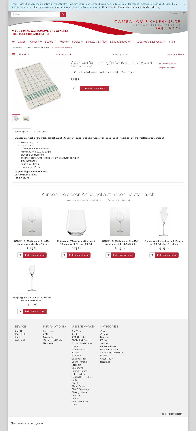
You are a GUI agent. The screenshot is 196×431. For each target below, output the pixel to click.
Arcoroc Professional (82, 343)
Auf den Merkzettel (167, 63)
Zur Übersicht (22, 54)
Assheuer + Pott (79, 349)
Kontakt (18, 331)
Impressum (48, 331)
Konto (18, 337)
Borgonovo (77, 368)
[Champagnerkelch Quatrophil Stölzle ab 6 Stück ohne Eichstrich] (164, 221)
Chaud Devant (78, 386)
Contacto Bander (80, 401)
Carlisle (75, 383)
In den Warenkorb (96, 88)
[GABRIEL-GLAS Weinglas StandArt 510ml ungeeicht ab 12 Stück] (32, 221)
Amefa (75, 334)
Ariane (75, 346)
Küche (63, 41)
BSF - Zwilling (79, 374)
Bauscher (76, 355)
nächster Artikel (175, 54)
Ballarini (75, 352)
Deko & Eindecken (121, 41)
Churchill (76, 395)
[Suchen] (63, 14)
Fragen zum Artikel (167, 68)
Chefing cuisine (79, 392)
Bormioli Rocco (79, 371)
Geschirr (35, 41)
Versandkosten (175, 414)
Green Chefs (106, 359)
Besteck (50, 41)
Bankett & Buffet (95, 41)
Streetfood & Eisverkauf (150, 41)
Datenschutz (49, 337)
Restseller (105, 362)
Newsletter (48, 343)
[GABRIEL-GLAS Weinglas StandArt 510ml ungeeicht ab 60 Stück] (120, 221)
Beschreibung (21, 131)
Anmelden (174, 13)
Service (76, 41)
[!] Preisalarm (40, 131)
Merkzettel (20, 340)
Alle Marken (77, 331)
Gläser (22, 41)
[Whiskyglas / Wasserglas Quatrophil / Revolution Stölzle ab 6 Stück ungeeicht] (76, 221)
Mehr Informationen (35, 255)
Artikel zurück (64, 54)
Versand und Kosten (53, 340)
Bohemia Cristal (79, 359)
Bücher (103, 355)
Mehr (74, 404)
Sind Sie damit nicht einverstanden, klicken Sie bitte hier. (132, 7)
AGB (45, 334)
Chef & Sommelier (81, 389)
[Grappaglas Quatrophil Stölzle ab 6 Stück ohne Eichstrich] (32, 278)
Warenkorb (20, 334)
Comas (75, 398)
